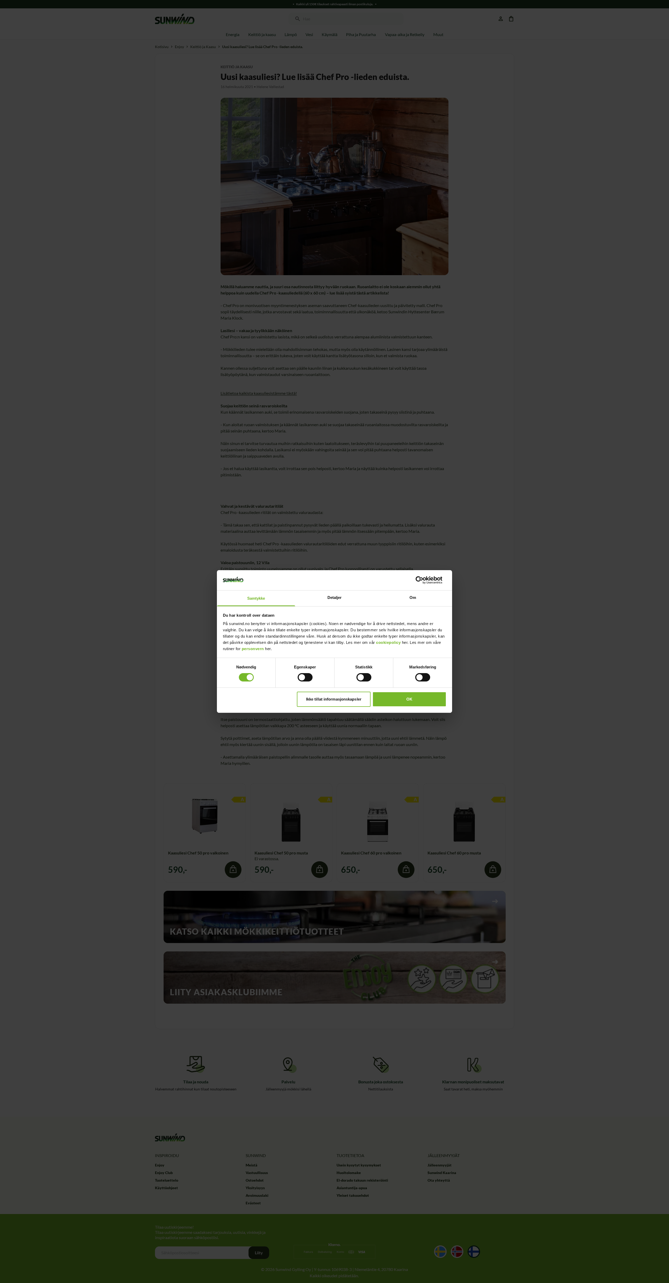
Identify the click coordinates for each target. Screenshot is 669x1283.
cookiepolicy (388, 642)
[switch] (305, 677)
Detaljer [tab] (334, 597)
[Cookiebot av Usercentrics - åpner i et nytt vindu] (423, 580)
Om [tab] (413, 597)
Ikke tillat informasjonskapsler (333, 699)
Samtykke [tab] (256, 598)
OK (409, 699)
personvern (253, 648)
